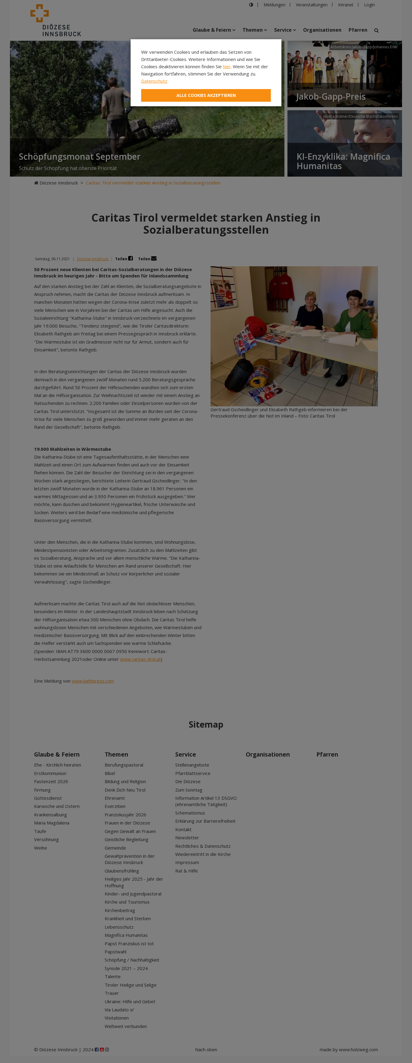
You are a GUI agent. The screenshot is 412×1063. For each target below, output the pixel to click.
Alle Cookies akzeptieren (206, 95)
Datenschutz (154, 81)
